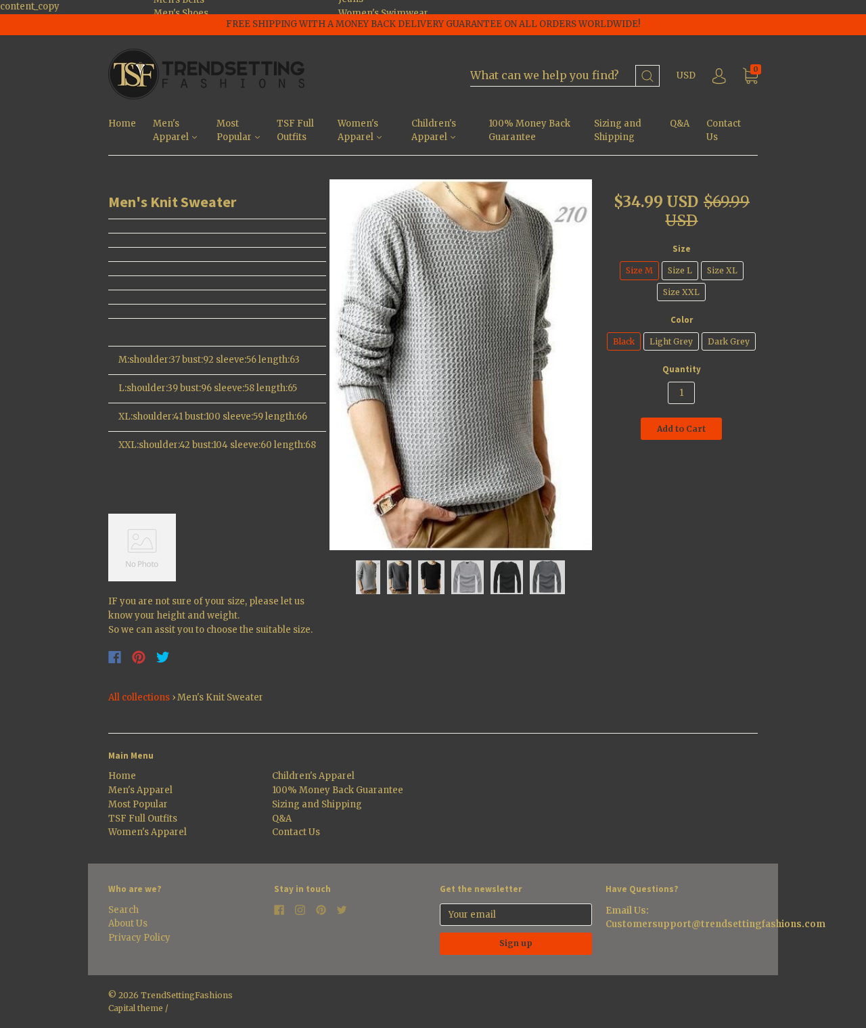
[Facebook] (115, 657)
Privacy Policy (139, 937)
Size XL (722, 270)
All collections (139, 697)
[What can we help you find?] (565, 76)
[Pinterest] (139, 657)
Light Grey (671, 341)
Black (624, 341)
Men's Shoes (181, 13)
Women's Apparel (358, 130)
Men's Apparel (172, 130)
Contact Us (723, 130)
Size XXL (681, 292)
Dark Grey (729, 341)
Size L (680, 270)
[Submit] (647, 76)
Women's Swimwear (383, 13)
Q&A (679, 123)
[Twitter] (163, 657)
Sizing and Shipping (617, 130)
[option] (461, 364)
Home (122, 123)
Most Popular (235, 130)
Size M (639, 270)
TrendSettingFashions (187, 995)
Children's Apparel (433, 130)
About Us (127, 923)
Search (123, 910)
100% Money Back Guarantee (529, 130)
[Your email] (516, 914)
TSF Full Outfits (295, 130)
